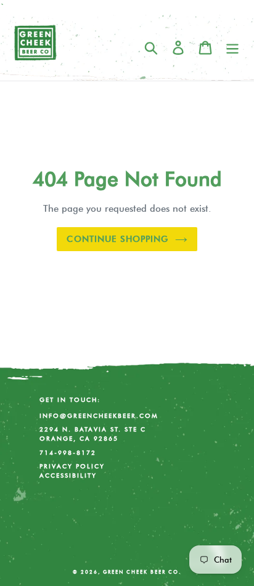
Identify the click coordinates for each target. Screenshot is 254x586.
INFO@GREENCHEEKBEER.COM (98, 415)
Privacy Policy (72, 466)
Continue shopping (117, 239)
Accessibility (68, 475)
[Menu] (232, 47)
